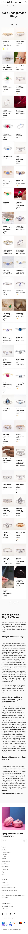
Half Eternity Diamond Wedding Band (7, 560)
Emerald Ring (6, 202)
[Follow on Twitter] (7, 914)
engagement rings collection (16, 793)
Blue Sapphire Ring (7, 156)
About (3, 874)
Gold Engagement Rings (11, 5)
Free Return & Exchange (5, 857)
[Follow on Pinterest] (14, 914)
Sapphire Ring (6, 408)
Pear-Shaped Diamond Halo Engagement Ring (20, 510)
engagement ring (14, 629)
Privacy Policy (5, 869)
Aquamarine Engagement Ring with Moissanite (20, 410)
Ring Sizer (4, 849)
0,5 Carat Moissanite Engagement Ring (7, 361)
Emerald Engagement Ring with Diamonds (7, 228)
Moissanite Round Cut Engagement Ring (20, 361)
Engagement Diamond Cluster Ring (7, 436)
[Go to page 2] (17, 603)
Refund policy (5, 866)
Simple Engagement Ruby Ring (7, 384)
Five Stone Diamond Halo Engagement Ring (7, 510)
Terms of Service (6, 861)
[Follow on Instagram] (10, 914)
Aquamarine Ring (20, 383)
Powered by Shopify (17, 929)
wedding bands (19, 734)
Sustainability (5, 908)
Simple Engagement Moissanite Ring (19, 158)
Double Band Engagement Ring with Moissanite (20, 462)
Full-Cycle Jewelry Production (6, 853)
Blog (3, 872)
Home (3, 5)
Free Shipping (5, 864)
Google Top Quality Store (7, 906)
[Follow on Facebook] (3, 914)
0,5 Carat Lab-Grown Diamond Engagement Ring (20, 581)
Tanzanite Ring (19, 290)
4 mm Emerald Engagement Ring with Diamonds (7, 315)
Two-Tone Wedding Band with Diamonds (20, 534)
